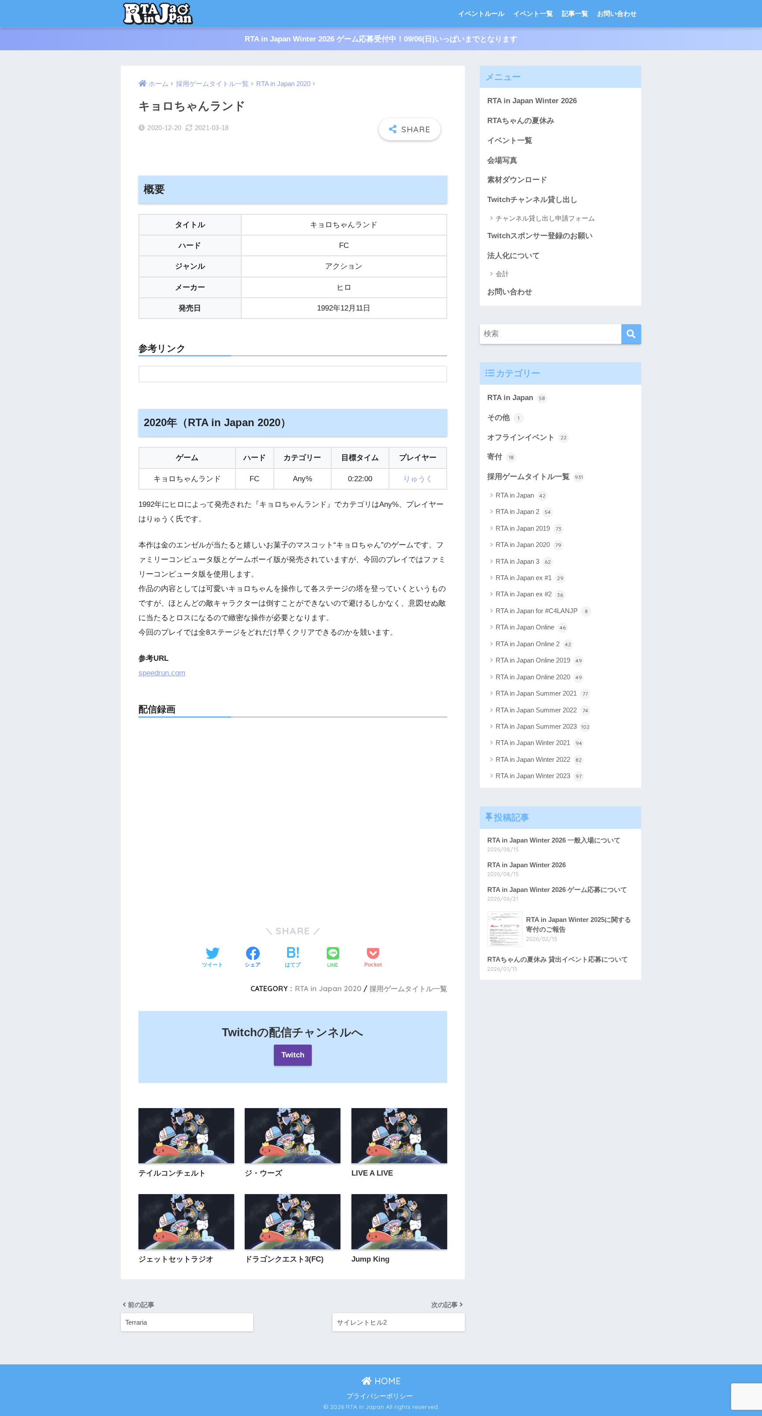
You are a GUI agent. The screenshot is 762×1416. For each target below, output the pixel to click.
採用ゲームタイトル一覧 (408, 988)
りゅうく (418, 479)
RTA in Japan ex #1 (530, 577)
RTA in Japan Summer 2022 (542, 710)
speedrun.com (161, 673)
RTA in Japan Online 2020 (539, 677)
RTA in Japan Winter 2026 (532, 101)
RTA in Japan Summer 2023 (543, 726)
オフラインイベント (527, 437)
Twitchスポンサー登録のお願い (540, 236)
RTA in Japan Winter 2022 (539, 759)
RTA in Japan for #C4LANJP (542, 610)
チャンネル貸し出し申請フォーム (545, 218)
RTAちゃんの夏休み (520, 120)
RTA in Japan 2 (523, 511)
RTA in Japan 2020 (328, 988)
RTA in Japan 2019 (528, 528)
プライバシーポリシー (380, 1396)
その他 (503, 417)
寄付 (500, 457)
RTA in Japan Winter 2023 (539, 775)
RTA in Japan (516, 397)
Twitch (292, 1055)
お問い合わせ (617, 13)
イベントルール (481, 13)
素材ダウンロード (517, 180)
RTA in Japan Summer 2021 (542, 693)
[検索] (631, 334)
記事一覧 (575, 13)
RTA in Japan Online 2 (533, 644)
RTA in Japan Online (531, 627)
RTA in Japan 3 (523, 561)
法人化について (513, 255)
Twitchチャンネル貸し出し (532, 199)
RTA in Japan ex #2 (529, 594)
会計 (502, 273)
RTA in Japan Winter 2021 (539, 742)
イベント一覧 (533, 13)
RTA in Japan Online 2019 (539, 660)
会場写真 (502, 160)
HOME (386, 1380)
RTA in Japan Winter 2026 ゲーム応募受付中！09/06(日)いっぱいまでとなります (381, 39)
